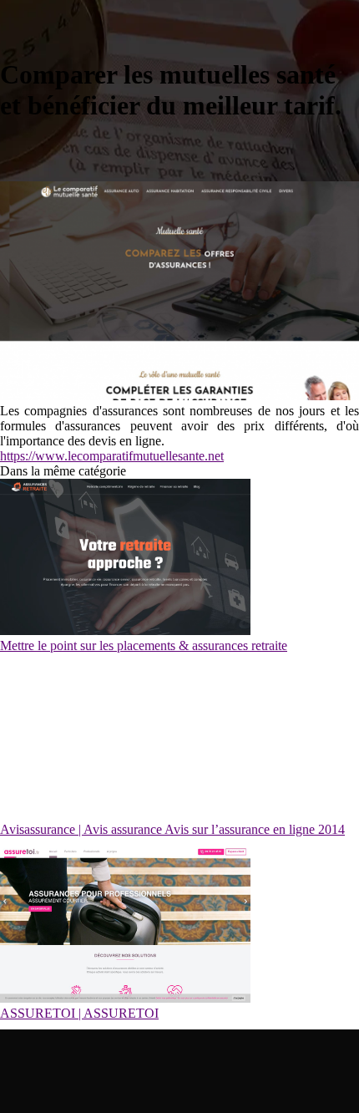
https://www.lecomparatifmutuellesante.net (112, 456)
